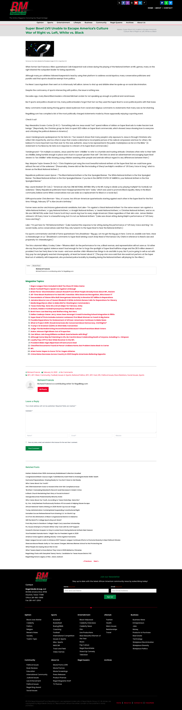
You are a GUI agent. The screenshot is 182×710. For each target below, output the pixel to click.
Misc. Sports (58, 642)
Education (31, 671)
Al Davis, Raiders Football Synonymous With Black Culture (56, 309)
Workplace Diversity (141, 645)
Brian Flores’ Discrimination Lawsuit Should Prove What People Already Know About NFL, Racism (73, 292)
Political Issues (108, 375)
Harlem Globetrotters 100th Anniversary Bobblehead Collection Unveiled (53, 473)
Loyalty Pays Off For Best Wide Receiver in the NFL (53, 340)
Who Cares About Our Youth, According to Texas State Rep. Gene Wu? (53, 500)
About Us (141, 23)
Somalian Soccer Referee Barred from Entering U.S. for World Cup (50, 513)
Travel (108, 632)
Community (101, 23)
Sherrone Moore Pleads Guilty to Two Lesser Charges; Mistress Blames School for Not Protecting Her (64, 543)
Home (119, 29)
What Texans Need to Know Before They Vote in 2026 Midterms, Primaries (54, 550)
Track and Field (59, 648)
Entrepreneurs (138, 623)
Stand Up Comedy (87, 651)
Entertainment (63, 23)
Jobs (135, 626)
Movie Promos (59, 668)
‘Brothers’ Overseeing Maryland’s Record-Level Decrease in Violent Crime (54, 490)
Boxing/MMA (58, 626)
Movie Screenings (60, 671)
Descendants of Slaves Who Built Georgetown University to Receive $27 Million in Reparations (72, 297)
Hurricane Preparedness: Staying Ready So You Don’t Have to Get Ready (53, 480)
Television (84, 655)
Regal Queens (116, 23)
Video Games (58, 652)
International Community (37, 674)
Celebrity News (86, 626)
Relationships (111, 629)
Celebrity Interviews (88, 623)
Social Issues (132, 375)
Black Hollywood (86, 620)
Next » (96, 561)
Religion (30, 629)
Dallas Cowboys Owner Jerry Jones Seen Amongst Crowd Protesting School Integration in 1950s (73, 314)
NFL (32, 348)
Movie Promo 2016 (60, 665)
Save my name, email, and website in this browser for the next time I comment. (53, 442)
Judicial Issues (33, 678)
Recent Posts (36, 265)
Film (81, 629)
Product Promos (59, 678)
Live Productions (86, 632)
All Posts (43, 389)
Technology (137, 639)
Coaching (57, 629)
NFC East (93, 375)
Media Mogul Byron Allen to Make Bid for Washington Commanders (60, 303)
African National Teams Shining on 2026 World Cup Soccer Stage (51, 507)
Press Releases (59, 674)
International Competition (63, 636)
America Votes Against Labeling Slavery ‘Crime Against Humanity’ (51, 537)
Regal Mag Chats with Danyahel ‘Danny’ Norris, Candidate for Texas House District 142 (58, 553)
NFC (87, 375)
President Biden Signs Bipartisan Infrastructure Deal (54, 343)
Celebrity (30, 623)
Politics (29, 626)
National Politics (78, 375)
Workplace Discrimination (143, 642)
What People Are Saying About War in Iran (42, 547)
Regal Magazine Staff (62, 681)
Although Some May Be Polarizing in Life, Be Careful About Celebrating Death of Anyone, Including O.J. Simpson (80, 337)
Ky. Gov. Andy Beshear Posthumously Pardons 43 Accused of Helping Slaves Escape (58, 503)
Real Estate (137, 636)
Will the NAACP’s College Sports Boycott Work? (44, 520)
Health (109, 623)
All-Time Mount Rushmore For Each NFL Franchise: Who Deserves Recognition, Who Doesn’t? (71, 294)
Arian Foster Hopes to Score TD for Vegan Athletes (53, 351)
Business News (139, 620)
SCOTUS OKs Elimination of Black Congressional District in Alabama (51, 517)
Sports (50, 23)
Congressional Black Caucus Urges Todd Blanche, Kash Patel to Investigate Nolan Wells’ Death (62, 477)
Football (54, 375)
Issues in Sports (64, 375)
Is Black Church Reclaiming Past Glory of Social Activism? (47, 493)
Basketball (57, 623)
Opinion (40, 23)
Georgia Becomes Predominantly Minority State (44, 497)
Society (30, 636)
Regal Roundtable (87, 648)
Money (135, 629)
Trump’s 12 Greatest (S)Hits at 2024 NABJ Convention (54, 326)
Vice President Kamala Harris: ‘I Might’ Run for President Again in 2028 (52, 533)
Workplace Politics (140, 648)
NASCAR (56, 645)
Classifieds (149, 703)
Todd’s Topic (32, 639)
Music (82, 642)
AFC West (35, 375)
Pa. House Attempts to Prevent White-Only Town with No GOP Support (52, 527)
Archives (129, 23)
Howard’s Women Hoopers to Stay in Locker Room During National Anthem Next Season (59, 530)
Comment (29, 411)
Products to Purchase (142, 632)
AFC (29, 375)
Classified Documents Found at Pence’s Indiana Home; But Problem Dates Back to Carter (70, 345)
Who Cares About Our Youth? (37, 483)
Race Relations (120, 375)
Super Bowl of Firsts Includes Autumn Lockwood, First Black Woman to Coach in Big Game (70, 317)
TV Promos (57, 684)
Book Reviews (32, 668)
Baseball (56, 620)
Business (88, 23)
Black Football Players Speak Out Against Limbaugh (53, 289)
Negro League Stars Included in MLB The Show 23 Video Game (58, 286)
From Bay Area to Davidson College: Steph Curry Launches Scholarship (53, 523)
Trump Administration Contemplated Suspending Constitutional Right (53, 510)
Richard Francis (43, 269)
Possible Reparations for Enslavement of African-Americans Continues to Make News (68, 320)
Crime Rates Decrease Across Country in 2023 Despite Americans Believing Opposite (68, 354)
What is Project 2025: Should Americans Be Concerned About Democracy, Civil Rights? (69, 323)
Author (28, 265)
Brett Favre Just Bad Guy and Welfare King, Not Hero (54, 311)
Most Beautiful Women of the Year (90, 637)
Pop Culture (84, 645)
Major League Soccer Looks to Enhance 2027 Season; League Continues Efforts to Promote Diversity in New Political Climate (73, 540)
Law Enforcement (34, 681)
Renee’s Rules (32, 632)
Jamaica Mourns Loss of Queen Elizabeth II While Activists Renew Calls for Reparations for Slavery (74, 300)
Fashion (109, 620)
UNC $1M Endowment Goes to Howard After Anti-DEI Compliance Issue (52, 487)
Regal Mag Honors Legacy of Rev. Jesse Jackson (44, 557)
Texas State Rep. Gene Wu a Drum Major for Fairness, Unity (56, 306)
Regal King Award (34, 687)
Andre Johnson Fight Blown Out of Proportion (50, 331)
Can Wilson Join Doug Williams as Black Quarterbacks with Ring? (59, 334)
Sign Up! (110, 597)
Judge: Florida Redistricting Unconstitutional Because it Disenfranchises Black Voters (68, 328)
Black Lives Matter (34, 620)
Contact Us (138, 703)
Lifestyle (77, 23)
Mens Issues (111, 626)
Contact (29, 585)
